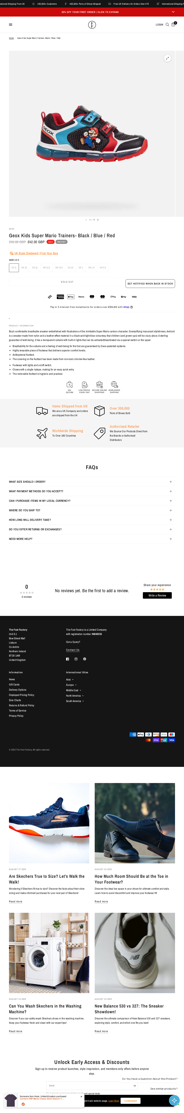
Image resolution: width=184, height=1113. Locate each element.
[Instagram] (78, 659)
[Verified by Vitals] (23, 1104)
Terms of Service (17, 710)
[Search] (167, 25)
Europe (70, 685)
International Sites (77, 672)
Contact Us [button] (73, 649)
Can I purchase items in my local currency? (39, 501)
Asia (68, 679)
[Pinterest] (87, 659)
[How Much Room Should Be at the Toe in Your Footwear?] (135, 823)
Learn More (113, 1100)
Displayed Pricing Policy (21, 695)
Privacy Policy (16, 716)
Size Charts (15, 700)
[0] (172, 25)
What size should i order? (27, 482)
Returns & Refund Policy (21, 705)
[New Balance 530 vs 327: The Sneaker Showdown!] (135, 953)
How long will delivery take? (30, 520)
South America (73, 701)
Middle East (72, 690)
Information (16, 672)
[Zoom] (167, 58)
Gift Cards (14, 684)
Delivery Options (17, 690)
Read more (15, 901)
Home (11, 38)
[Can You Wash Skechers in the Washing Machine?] (49, 953)
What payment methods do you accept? (36, 491)
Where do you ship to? (24, 510)
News (12, 679)
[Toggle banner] (173, 12)
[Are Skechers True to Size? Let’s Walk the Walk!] (49, 823)
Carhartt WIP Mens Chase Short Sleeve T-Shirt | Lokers (42, 1098)
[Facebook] (70, 659)
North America (73, 695)
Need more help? (21, 539)
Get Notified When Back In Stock (150, 283)
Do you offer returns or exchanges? (35, 529)
